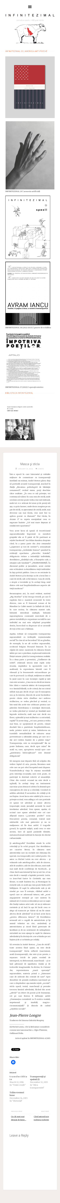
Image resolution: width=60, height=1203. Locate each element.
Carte (41, 469)
